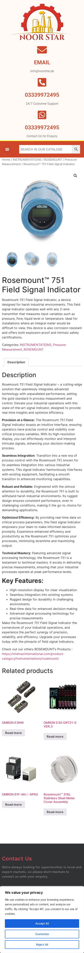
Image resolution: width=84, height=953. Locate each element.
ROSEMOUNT (53, 159)
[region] (42, 919)
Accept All (42, 923)
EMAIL (42, 62)
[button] (7, 149)
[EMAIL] (42, 50)
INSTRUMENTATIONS (27, 159)
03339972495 (42, 127)
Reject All (42, 944)
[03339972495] (42, 115)
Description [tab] (16, 362)
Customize (42, 934)
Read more (13, 733)
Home (6, 159)
